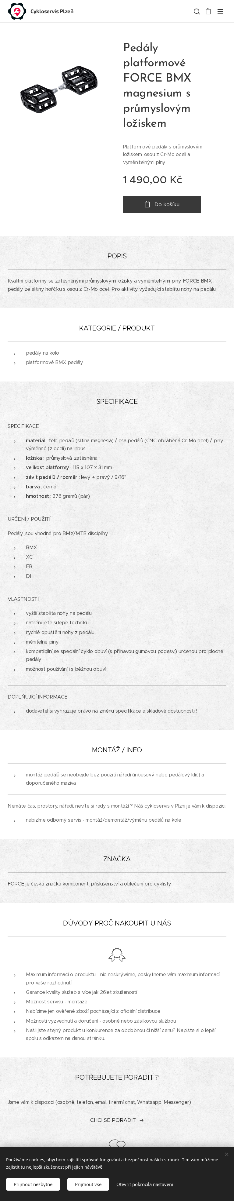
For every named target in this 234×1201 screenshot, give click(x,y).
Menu (220, 11)
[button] (196, 11)
